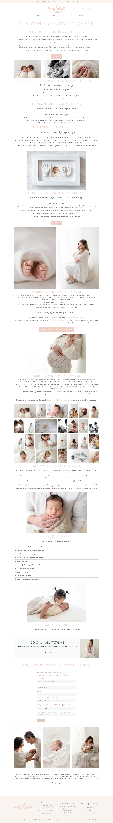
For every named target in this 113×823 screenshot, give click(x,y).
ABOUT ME (37, 15)
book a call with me (89, 804)
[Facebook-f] (32, 8)
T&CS (63, 819)
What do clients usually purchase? (28, 579)
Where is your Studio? (24, 576)
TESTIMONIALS (70, 15)
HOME (29, 15)
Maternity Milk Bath (63, 320)
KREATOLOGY (84, 819)
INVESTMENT (57, 15)
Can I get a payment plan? (25, 568)
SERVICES (46, 15)
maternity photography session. (74, 317)
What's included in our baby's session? (29, 554)
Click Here (47, 652)
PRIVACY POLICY (71, 819)
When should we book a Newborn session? (30, 550)
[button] (56, 547)
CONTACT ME (82, 15)
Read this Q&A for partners (59, 400)
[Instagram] (35, 8)
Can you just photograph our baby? (28, 565)
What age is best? (22, 561)
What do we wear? (23, 572)
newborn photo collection (51, 472)
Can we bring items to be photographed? (30, 558)
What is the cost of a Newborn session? (29, 547)
